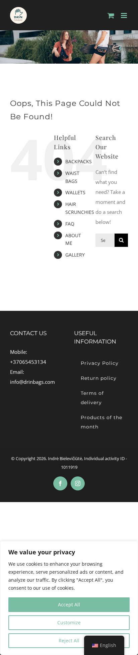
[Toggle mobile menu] (124, 15)
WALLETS (75, 192)
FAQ (69, 224)
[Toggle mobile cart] (111, 15)
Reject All (69, 640)
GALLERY (75, 255)
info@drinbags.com (32, 381)
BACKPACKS (78, 161)
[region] (69, 598)
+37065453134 (28, 361)
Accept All (69, 604)
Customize (69, 622)
